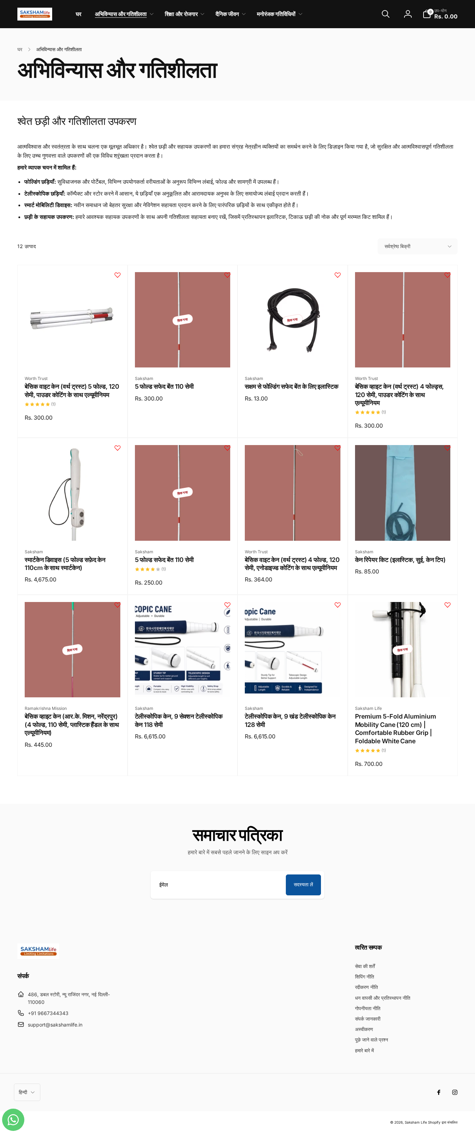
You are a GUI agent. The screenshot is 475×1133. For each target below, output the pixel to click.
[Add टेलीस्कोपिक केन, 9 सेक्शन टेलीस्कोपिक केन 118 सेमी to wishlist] (227, 605)
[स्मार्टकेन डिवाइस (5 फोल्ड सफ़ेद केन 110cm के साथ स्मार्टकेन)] (72, 528)
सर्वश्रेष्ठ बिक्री (397, 246)
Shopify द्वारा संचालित (443, 1122)
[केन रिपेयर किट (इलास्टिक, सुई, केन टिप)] (403, 528)
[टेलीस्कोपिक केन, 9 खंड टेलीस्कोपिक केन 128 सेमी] (292, 684)
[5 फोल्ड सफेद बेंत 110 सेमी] (183, 354)
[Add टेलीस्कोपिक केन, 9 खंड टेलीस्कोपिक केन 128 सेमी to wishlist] (337, 605)
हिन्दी (23, 1092)
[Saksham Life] (38, 956)
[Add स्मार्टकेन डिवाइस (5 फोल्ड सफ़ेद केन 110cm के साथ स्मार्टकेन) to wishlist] (117, 448)
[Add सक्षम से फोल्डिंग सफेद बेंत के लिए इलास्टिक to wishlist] (337, 275)
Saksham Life (416, 1122)
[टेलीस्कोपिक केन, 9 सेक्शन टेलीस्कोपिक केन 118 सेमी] (183, 684)
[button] (123, 14)
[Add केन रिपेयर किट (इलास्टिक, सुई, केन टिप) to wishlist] (447, 448)
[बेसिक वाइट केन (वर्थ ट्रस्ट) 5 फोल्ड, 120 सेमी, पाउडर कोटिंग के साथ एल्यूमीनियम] (72, 354)
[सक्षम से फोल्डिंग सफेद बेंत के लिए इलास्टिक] (292, 354)
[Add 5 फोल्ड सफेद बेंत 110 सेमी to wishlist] (227, 275)
